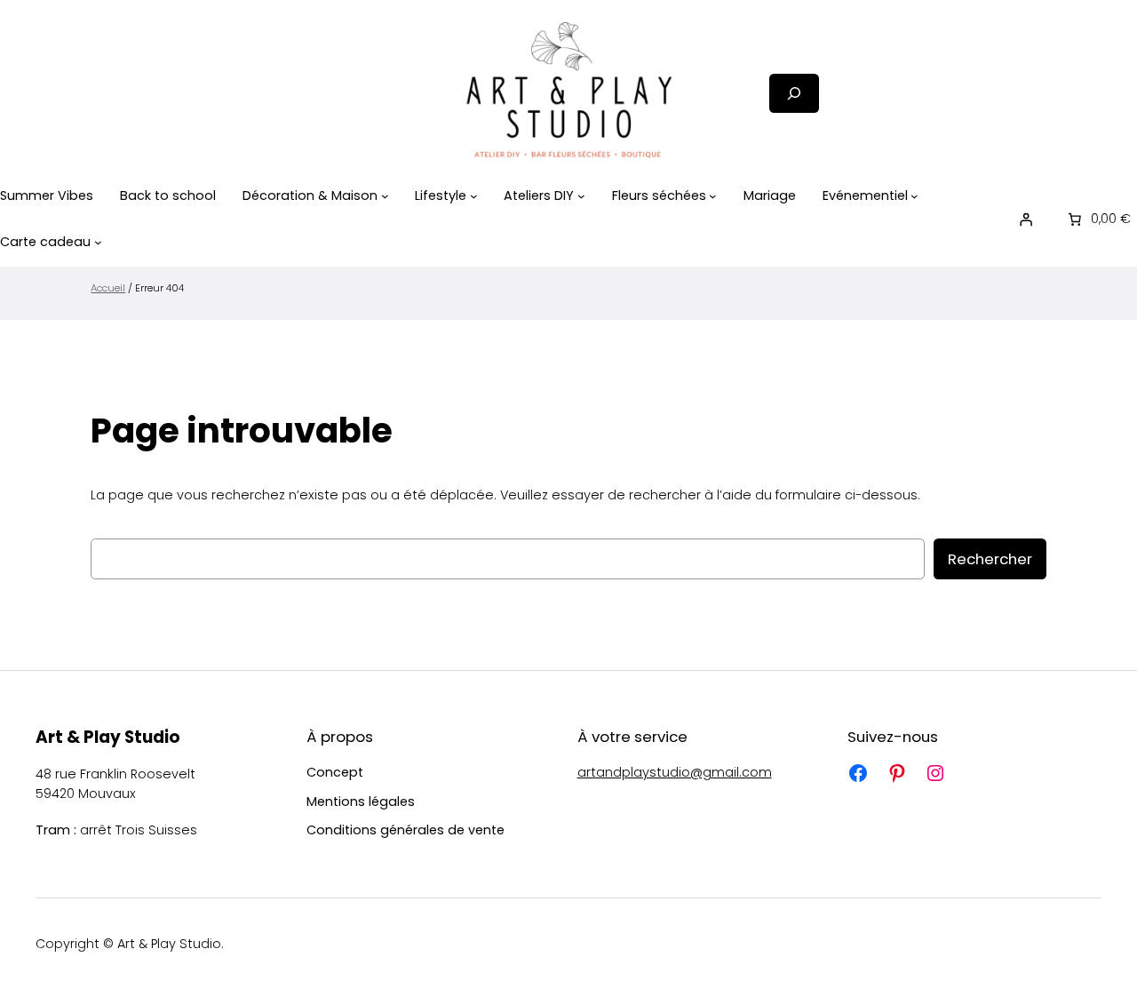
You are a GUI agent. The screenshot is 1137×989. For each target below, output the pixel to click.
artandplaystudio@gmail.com (674, 772)
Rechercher (990, 559)
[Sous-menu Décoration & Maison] (385, 196)
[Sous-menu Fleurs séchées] (713, 196)
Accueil (108, 288)
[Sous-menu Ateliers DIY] (581, 196)
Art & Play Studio (108, 737)
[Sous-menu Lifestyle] (474, 196)
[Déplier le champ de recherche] (794, 93)
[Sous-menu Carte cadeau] (98, 242)
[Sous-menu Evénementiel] (914, 196)
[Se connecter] (1026, 219)
